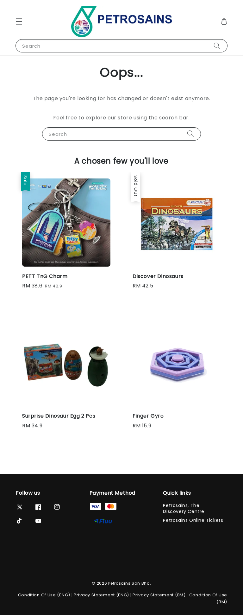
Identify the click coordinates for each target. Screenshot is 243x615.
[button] (19, 21)
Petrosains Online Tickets (193, 520)
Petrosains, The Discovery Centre (183, 508)
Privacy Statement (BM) (159, 595)
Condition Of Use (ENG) (44, 595)
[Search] (217, 45)
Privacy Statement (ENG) (101, 595)
